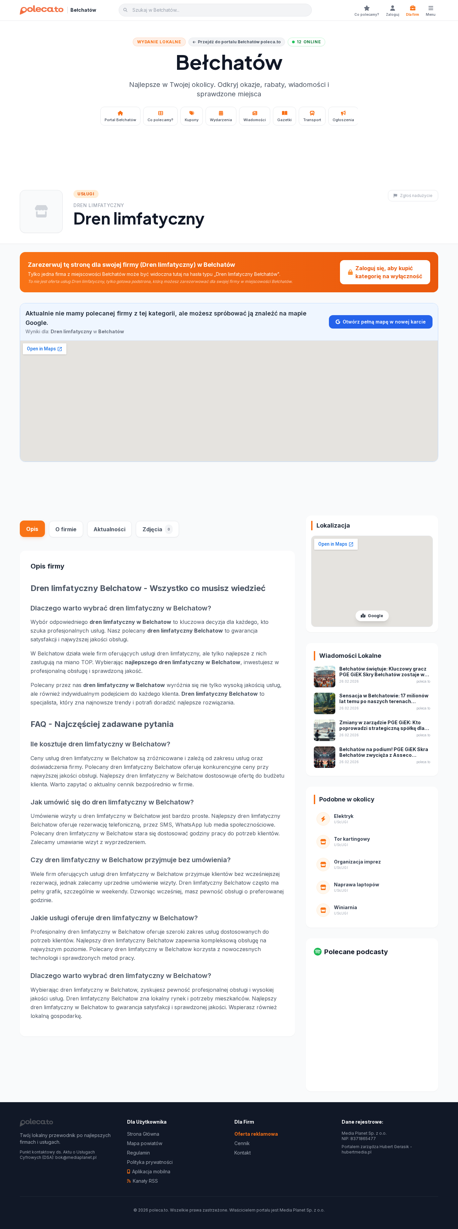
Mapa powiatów (144, 1143)
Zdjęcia (156, 529)
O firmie (65, 529)
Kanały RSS (145, 1181)
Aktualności (109, 529)
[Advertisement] (229, 149)
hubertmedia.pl (356, 1151)
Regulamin (138, 1153)
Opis (32, 528)
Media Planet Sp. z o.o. (302, 1210)
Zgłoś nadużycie (416, 195)
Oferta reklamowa (256, 1134)
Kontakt (242, 1153)
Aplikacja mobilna (151, 1171)
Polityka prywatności (150, 1162)
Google (375, 615)
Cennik (242, 1143)
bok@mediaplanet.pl (76, 1157)
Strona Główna (143, 1134)
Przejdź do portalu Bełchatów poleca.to (239, 41)
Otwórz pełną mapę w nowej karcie (384, 322)
